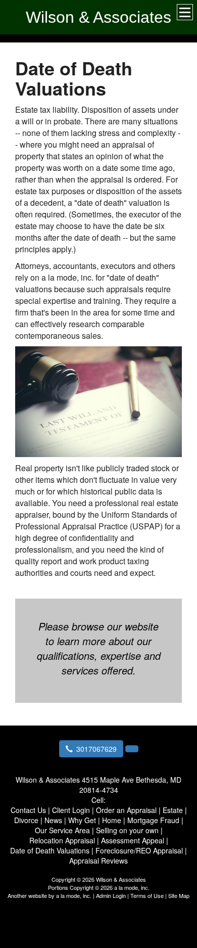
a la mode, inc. (73, 895)
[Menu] (185, 12)
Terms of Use (147, 895)
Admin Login (111, 895)
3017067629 (96, 749)
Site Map (178, 895)
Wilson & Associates (98, 17)
